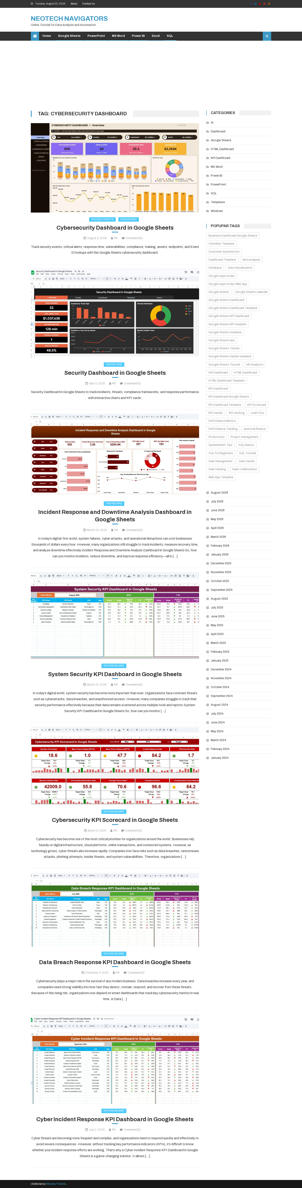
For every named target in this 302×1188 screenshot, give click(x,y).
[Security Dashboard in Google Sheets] (115, 313)
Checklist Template (221, 243)
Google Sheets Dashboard (226, 300)
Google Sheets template (225, 332)
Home (47, 35)
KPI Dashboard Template (225, 404)
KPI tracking (237, 412)
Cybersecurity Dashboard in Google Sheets (115, 227)
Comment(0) (134, 238)
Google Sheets (69, 35)
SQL (170, 35)
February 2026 (220, 545)
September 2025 (222, 589)
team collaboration (244, 469)
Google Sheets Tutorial (224, 364)
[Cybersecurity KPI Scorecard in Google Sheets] (115, 765)
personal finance (255, 428)
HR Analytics (254, 364)
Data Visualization (240, 267)
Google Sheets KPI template (228, 324)
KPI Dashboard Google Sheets (229, 396)
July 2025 (217, 607)
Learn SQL (257, 412)
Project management (244, 436)
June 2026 (218, 510)
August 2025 (219, 598)
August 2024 (219, 704)
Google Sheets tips (222, 340)
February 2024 (220, 749)
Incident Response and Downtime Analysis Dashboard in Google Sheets (115, 516)
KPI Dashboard (114, 665)
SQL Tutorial (247, 453)
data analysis (251, 259)
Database (215, 267)
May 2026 (217, 519)
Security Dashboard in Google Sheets (115, 373)
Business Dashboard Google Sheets (233, 235)
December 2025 (221, 563)
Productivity (217, 436)
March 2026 (218, 536)
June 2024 (218, 722)
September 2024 (222, 696)
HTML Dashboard (222, 149)
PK (116, 238)
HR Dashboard (218, 372)
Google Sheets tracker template (230, 356)
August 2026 (219, 492)
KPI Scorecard (256, 404)
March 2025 (218, 642)
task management (221, 461)
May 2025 (217, 625)
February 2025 (220, 651)
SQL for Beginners (221, 453)
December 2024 (221, 669)
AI (212, 122)
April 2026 (217, 528)
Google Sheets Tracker (224, 348)
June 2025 (218, 616)
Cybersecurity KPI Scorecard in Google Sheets (115, 820)
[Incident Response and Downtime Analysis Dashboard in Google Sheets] (115, 455)
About (74, 3)
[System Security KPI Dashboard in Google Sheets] (115, 615)
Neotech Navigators (69, 18)
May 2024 (217, 731)
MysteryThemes (56, 1183)
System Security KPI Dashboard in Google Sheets (115, 674)
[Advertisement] (151, 75)
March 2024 (218, 740)
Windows (217, 211)
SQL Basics (246, 445)
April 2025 (217, 634)
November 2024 (221, 678)
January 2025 (219, 660)
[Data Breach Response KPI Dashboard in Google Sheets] (115, 909)
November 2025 (221, 572)
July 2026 (217, 501)
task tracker (247, 461)
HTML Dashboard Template (227, 380)
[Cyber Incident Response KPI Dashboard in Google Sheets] (115, 1059)
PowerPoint (96, 35)
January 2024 (220, 757)
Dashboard (128, 219)
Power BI (138, 35)
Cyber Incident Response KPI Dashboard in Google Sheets (115, 1119)
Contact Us (88, 3)
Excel (156, 35)
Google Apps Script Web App (228, 284)
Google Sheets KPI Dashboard (229, 316)
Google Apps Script (222, 276)
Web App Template (221, 477)
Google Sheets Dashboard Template (233, 308)
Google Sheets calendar (251, 292)
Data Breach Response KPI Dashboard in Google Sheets (115, 962)
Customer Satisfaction (224, 251)
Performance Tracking (223, 428)
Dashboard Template (222, 259)
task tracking (217, 469)
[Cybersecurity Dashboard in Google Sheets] (115, 168)
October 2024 (220, 687)
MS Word (118, 35)
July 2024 (217, 713)
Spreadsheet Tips (220, 445)
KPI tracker (216, 412)
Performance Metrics (222, 420)
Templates (218, 202)
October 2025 (220, 581)
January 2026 (219, 554)
